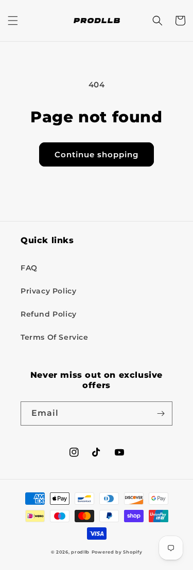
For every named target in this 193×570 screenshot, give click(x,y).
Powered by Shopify (117, 552)
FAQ (29, 267)
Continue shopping (96, 154)
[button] (13, 20)
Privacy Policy (48, 291)
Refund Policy (49, 314)
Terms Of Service (55, 337)
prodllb (80, 552)
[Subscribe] (160, 413)
